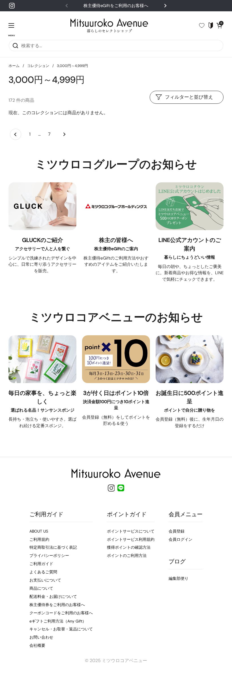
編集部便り (178, 578)
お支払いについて (45, 580)
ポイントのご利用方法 (127, 555)
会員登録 (176, 531)
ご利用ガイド (41, 563)
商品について (41, 588)
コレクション (38, 65)
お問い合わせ (41, 637)
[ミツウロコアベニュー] (109, 25)
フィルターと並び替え (189, 97)
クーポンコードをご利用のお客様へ (61, 612)
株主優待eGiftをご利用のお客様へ (115, 5)
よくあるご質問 (43, 571)
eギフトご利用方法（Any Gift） (57, 621)
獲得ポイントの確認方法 (129, 547)
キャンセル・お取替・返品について (61, 629)
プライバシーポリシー (49, 555)
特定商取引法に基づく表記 (53, 547)
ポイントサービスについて (130, 531)
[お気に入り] (204, 25)
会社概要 (37, 645)
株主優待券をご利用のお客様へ (57, 604)
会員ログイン (180, 539)
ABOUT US (38, 531)
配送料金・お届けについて (53, 596)
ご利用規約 (39, 539)
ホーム (14, 65)
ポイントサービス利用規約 (130, 539)
